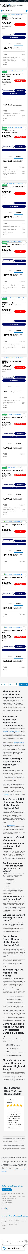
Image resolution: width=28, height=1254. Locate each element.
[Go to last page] (16, 684)
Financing (17, 1216)
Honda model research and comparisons (11, 731)
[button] (24, 359)
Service (11, 1216)
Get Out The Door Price (21, 24)
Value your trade (13, 779)
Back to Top (23, 684)
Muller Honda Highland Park (3, 1242)
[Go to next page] (13, 684)
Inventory (5, 1216)
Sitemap (14, 1242)
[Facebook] (3, 1208)
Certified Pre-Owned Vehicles (4, 1226)
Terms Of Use (11, 1242)
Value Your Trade (20, 34)
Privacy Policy (7, 1242)
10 (10, 684)
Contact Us (7, 1190)
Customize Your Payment (8, 34)
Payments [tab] (18, 43)
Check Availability (14, 37)
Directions (23, 1221)
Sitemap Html (18, 1242)
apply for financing (11, 825)
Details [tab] (10, 43)
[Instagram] (6, 1208)
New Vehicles (4, 1219)
